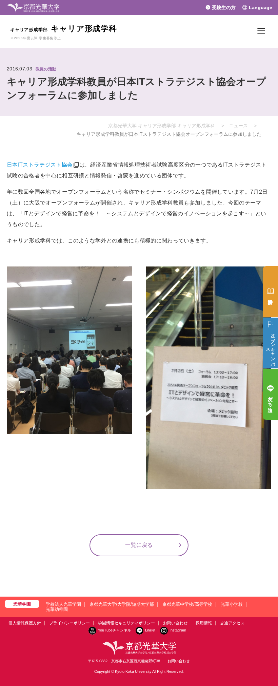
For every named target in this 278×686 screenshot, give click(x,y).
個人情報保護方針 (24, 623)
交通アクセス (232, 623)
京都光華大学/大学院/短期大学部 (122, 604)
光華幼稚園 (57, 609)
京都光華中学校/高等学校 (187, 604)
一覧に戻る (139, 545)
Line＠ (150, 630)
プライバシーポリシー (69, 623)
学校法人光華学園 (63, 604)
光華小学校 (232, 604)
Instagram (178, 630)
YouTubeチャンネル (114, 630)
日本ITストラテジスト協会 (40, 165)
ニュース (238, 125)
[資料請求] (270, 291)
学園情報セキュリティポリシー (126, 623)
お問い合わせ (175, 623)
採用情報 (204, 623)
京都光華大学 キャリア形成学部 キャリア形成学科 (161, 125)
